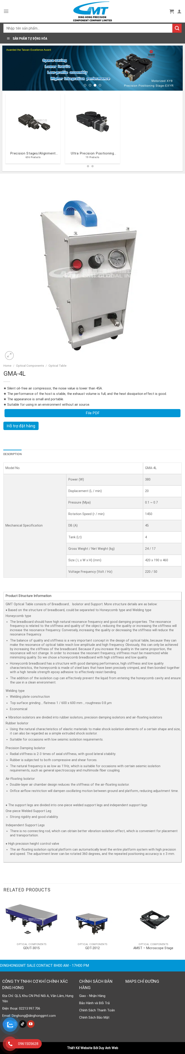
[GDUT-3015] (31, 919)
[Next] (173, 68)
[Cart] (171, 11)
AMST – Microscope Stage (153, 948)
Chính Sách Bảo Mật (94, 1017)
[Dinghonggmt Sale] (92, 11)
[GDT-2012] (92, 919)
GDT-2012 (92, 948)
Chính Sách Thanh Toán (97, 1010)
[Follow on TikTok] (22, 1024)
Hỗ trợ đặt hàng (21, 425)
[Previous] (11, 68)
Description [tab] (12, 454)
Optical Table (58, 365)
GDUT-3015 (31, 948)
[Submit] (177, 28)
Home (7, 365)
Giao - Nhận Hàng (92, 996)
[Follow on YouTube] (31, 1024)
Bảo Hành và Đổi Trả (94, 1003)
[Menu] (6, 11)
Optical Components (30, 365)
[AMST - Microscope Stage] (153, 919)
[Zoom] (9, 355)
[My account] (179, 11)
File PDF (92, 413)
